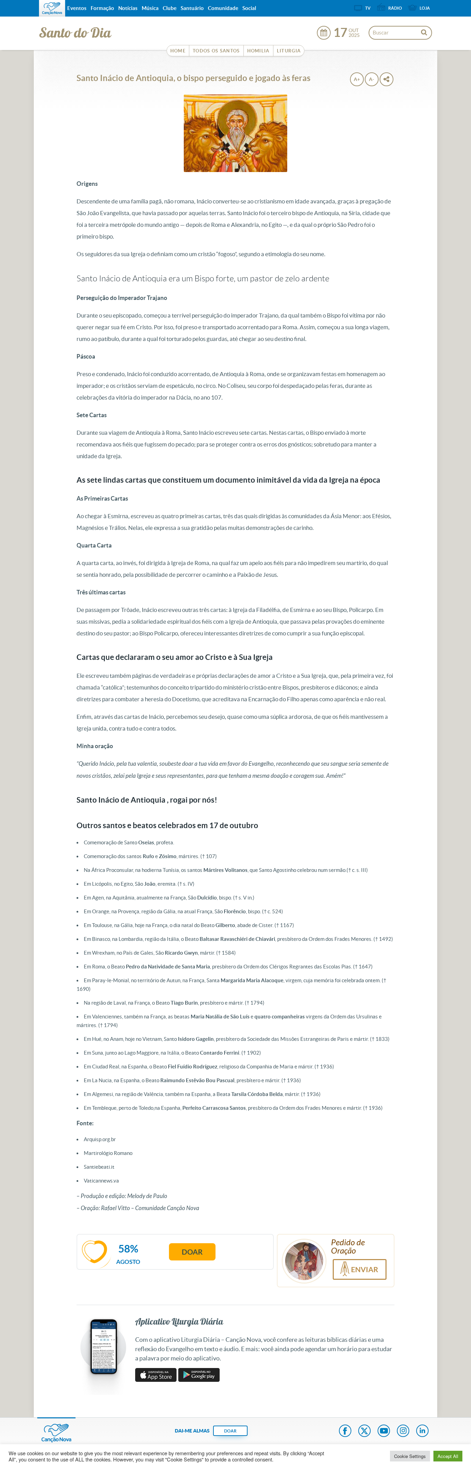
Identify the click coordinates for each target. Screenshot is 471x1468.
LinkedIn (422, 1431)
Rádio (395, 8)
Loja (425, 8)
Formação (102, 8)
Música (150, 8)
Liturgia (289, 50)
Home (178, 50)
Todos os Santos (216, 50)
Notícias (128, 8)
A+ (357, 79)
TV (368, 8)
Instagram (403, 1431)
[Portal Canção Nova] (52, 8)
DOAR (230, 1431)
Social (249, 8)
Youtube (383, 1431)
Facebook (345, 1431)
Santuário (192, 8)
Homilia (258, 50)
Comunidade (223, 8)
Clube (170, 8)
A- (371, 79)
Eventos (77, 8)
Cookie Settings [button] (410, 1456)
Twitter (364, 1431)
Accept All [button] (448, 1456)
